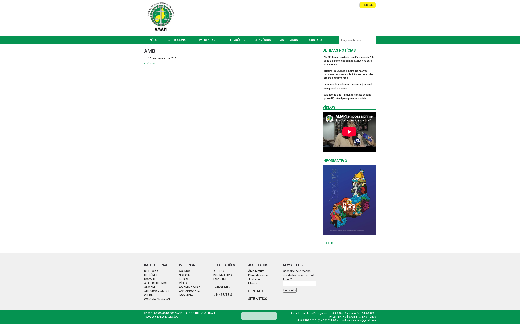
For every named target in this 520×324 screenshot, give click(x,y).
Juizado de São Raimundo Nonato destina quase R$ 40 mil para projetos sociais (347, 96)
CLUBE (148, 295)
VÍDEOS (184, 283)
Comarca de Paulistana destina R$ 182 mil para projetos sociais (348, 86)
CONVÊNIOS (263, 40)
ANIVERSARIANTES (156, 291)
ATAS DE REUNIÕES (156, 283)
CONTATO (315, 40)
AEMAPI (149, 287)
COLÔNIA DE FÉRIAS (157, 299)
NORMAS (150, 279)
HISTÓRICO (151, 275)
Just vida (254, 279)
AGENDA (184, 271)
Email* (287, 279)
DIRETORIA (151, 271)
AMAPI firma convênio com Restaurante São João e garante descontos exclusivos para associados (349, 61)
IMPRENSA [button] (206, 40)
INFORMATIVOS (223, 275)
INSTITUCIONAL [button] (177, 40)
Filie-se (368, 4)
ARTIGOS (219, 271)
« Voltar (149, 63)
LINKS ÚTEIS (222, 295)
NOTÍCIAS (185, 275)
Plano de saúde (258, 275)
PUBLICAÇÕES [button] (234, 40)
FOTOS (183, 279)
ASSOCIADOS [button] (289, 40)
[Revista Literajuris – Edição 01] (349, 200)
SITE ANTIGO (257, 299)
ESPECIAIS (220, 279)
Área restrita (256, 271)
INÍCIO (153, 40)
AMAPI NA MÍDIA (189, 287)
